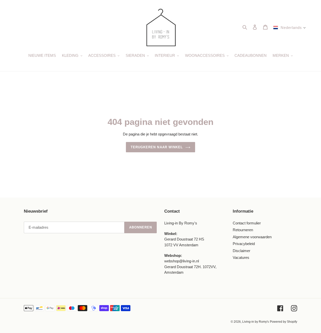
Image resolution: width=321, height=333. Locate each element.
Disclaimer (241, 251)
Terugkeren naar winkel (157, 147)
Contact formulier (247, 223)
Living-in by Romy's (255, 321)
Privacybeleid (244, 244)
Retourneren (243, 230)
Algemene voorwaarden (252, 237)
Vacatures (241, 257)
